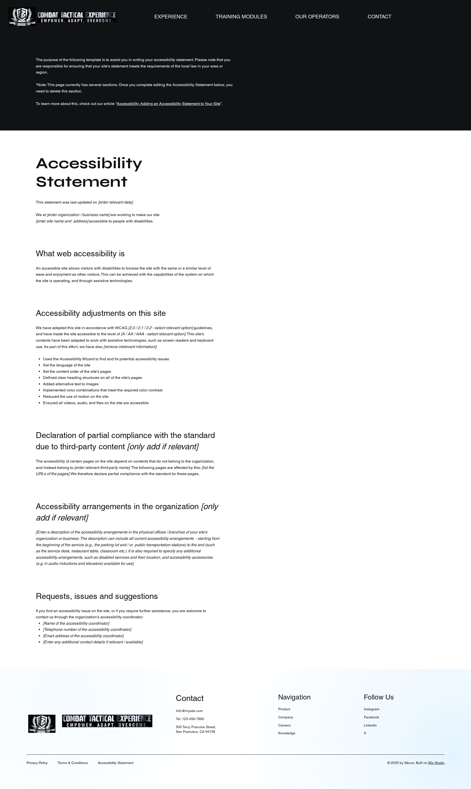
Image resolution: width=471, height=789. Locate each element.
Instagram (371, 709)
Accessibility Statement (115, 763)
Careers (284, 725)
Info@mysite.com (189, 711)
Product (284, 709)
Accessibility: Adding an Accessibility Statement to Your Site (168, 103)
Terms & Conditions (73, 763)
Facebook (371, 717)
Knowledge (286, 733)
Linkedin (370, 725)
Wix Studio (436, 763)
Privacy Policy (37, 763)
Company (285, 717)
